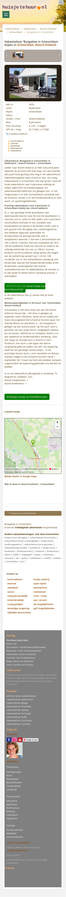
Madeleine (12, 761)
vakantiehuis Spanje (18, 709)
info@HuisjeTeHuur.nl (18, 850)
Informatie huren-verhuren (21, 654)
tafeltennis (35, 558)
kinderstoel (52, 551)
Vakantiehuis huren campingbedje (21, 540)
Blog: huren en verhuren (20, 661)
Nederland (30, 28)
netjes (37, 554)
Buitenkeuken (14, 782)
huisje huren (49, 547)
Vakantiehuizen (5, 14)
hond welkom (14, 579)
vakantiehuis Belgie (17, 702)
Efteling (11, 811)
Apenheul (12, 804)
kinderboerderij (25, 551)
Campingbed (13, 785)
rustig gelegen (15, 604)
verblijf (47, 558)
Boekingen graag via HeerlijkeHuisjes (27, 396)
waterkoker (12, 561)
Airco (9, 775)
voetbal (57, 558)
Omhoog (9, 867)
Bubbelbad (12, 778)
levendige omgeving (18, 608)
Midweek (11, 833)
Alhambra (12, 800)
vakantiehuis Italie (17, 716)
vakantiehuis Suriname (19, 720)
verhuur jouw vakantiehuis (21, 695)
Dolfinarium (13, 807)
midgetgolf (26, 554)
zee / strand (39, 600)
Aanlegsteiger (14, 771)
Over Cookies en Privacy (20, 664)
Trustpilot (12, 734)
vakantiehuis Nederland (20, 699)
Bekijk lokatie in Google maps (20, 476)
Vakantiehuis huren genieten (38, 544)
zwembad (12, 587)
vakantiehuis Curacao (18, 723)
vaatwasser (39, 591)
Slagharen (12, 818)
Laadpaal (11, 789)
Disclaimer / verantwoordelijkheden (26, 647)
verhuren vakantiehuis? (18, 842)
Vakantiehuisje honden (15, 547)
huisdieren (35, 547)
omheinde (48, 554)
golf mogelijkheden (43, 608)
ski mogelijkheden (43, 604)
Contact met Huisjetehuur (21, 657)
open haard (39, 583)
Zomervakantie (15, 836)
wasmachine (40, 587)
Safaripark (12, 814)
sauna (10, 591)
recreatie (8, 558)
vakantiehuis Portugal (19, 713)
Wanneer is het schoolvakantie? (24, 650)
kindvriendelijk (15, 600)
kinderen (40, 551)
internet (11, 583)
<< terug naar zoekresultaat (22, 513)
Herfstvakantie (15, 829)
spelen (24, 558)
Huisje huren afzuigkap (15, 537)
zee (22, 561)
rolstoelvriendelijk (17, 595)
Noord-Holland (48, 28)
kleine (7, 554)
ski (17, 558)
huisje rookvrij (41, 579)
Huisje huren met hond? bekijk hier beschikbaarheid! (24, 288)
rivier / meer (40, 595)
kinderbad (9, 551)
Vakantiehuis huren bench (43, 537)
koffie (16, 554)
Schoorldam (15, 32)
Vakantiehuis (12, 28)
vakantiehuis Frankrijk (19, 706)
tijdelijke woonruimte (19, 612)
